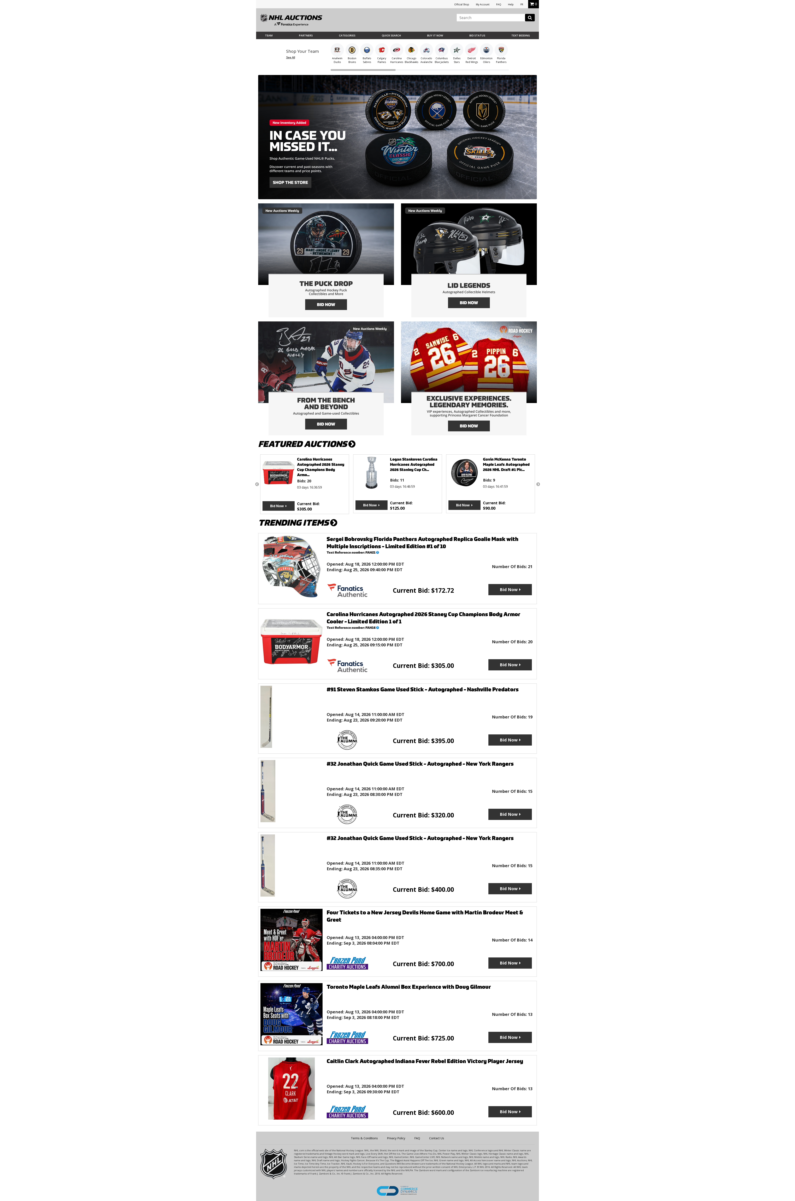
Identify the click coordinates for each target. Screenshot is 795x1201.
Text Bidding (520, 35)
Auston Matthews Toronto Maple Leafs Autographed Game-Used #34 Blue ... (507, 464)
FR (521, 4)
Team (269, 35)
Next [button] (538, 484)
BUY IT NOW (435, 35)
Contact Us (436, 1138)
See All (290, 57)
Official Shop (461, 4)
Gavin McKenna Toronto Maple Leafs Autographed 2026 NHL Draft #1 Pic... (413, 464)
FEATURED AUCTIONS (303, 444)
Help (511, 4)
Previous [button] (257, 484)
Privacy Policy (396, 1138)
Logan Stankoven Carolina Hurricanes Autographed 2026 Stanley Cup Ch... (320, 464)
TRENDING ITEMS (294, 523)
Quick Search (391, 35)
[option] (304, 483)
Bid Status (477, 35)
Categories (347, 35)
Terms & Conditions (364, 1138)
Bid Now (277, 505)
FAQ (498, 4)
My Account (482, 4)
